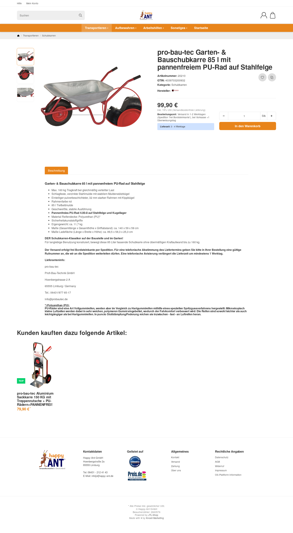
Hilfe (19, 3)
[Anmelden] (263, 15)
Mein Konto (32, 3)
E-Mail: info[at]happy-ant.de (98, 476)
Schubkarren (179, 85)
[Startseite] (18, 35)
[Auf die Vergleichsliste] (272, 77)
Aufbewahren (124, 28)
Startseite (201, 28)
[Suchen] (80, 15)
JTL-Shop (153, 515)
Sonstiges (178, 28)
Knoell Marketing (155, 518)
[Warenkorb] (272, 15)
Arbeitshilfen (152, 28)
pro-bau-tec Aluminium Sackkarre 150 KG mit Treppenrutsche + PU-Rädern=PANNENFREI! (35, 398)
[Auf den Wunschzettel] (262, 77)
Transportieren (95, 28)
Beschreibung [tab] (56, 170)
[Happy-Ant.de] (146, 15)
